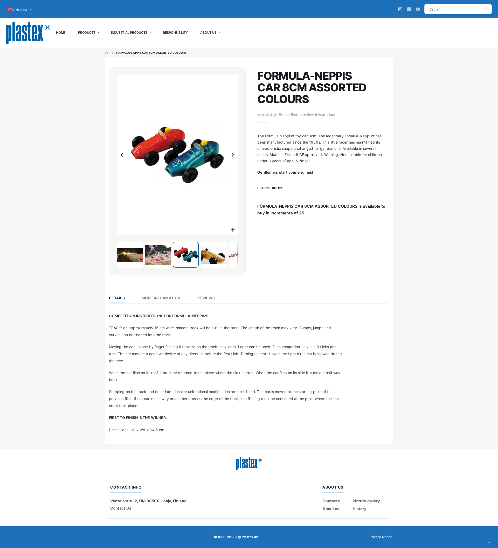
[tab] (121, 299)
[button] (233, 230)
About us (330, 508)
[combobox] (458, 9)
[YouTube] (418, 9)
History (359, 508)
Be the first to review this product (307, 114)
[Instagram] (400, 9)
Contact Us (120, 508)
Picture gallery (366, 501)
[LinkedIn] (409, 9)
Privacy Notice (381, 537)
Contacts (331, 501)
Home (107, 53)
